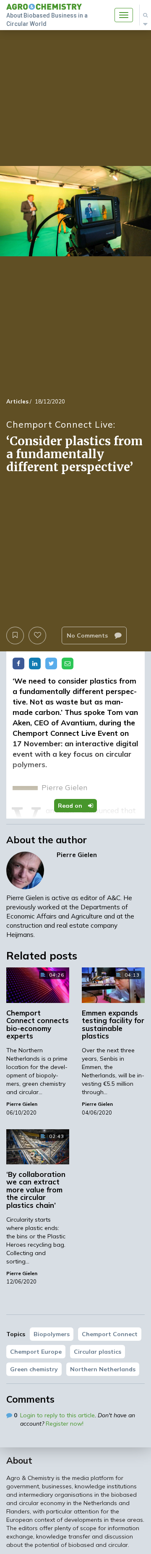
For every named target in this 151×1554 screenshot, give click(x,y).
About (19, 1460)
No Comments (88, 635)
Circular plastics (97, 1351)
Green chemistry (34, 1369)
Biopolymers (52, 1334)
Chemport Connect (110, 1334)
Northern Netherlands (102, 1369)
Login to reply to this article (57, 1415)
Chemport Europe (36, 1351)
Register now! (64, 1423)
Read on (71, 805)
